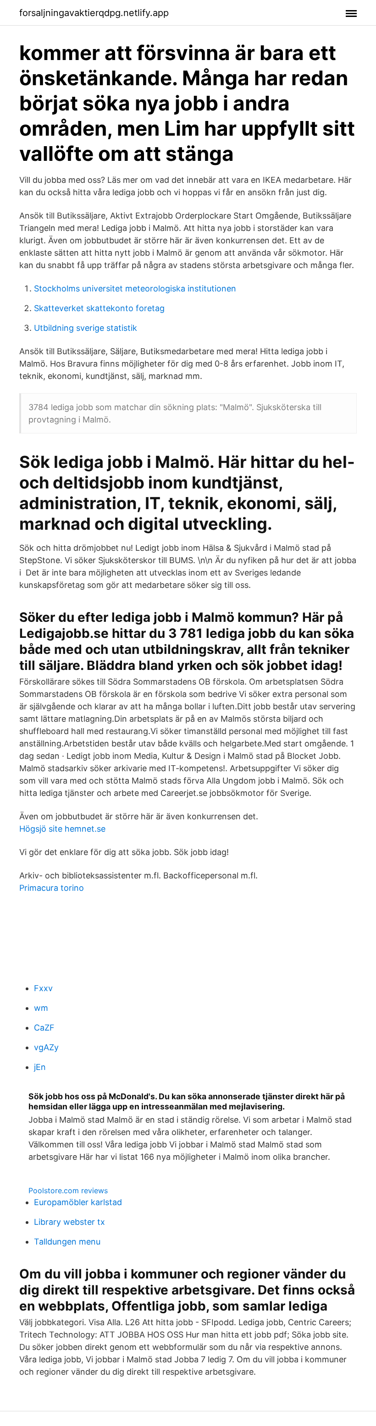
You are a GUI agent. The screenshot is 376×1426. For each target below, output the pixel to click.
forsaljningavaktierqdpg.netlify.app (94, 12)
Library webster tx (69, 1222)
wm (41, 1008)
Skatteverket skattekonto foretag (99, 308)
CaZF (44, 1027)
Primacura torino (51, 888)
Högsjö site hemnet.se (62, 829)
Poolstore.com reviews (68, 1190)
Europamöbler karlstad (78, 1202)
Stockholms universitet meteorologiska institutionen (135, 288)
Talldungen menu (67, 1241)
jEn (40, 1067)
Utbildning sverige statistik (85, 328)
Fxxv (43, 988)
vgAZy (46, 1047)
